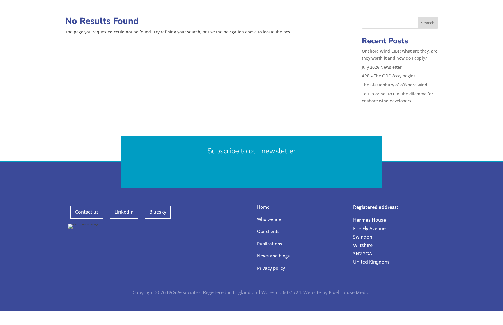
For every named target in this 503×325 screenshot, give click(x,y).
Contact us (87, 212)
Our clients (268, 231)
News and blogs (273, 256)
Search (428, 23)
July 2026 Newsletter (382, 67)
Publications (269, 243)
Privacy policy (271, 268)
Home (263, 207)
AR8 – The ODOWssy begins (389, 76)
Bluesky (157, 212)
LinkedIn (124, 212)
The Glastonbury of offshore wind (394, 85)
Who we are (269, 219)
